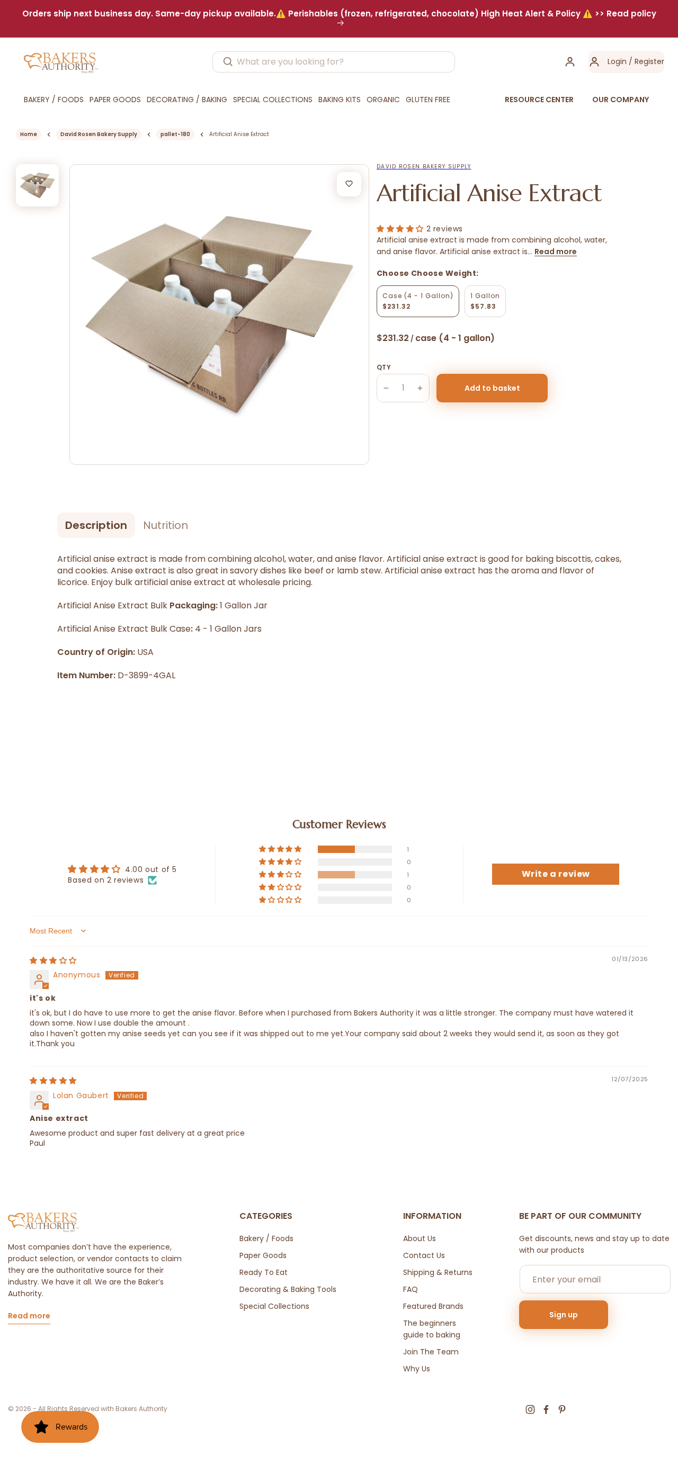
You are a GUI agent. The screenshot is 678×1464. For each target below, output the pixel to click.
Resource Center (539, 99)
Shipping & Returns (437, 1272)
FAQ (410, 1289)
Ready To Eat (263, 1272)
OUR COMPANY (620, 99)
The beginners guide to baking (431, 1329)
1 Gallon (485, 301)
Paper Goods (263, 1255)
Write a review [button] (556, 874)
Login (617, 61)
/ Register (645, 61)
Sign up (563, 1314)
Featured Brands (433, 1306)
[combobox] (333, 62)
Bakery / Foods (266, 1238)
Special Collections (274, 1306)
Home (28, 134)
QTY (384, 367)
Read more (555, 251)
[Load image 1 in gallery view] (37, 185)
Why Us (416, 1368)
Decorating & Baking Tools (287, 1289)
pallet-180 (175, 134)
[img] (53, 960)
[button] (401, 228)
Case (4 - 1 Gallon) (417, 301)
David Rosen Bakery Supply (98, 134)
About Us (419, 1238)
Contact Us (424, 1255)
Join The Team (431, 1351)
